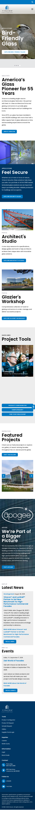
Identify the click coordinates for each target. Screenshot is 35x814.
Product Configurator (17, 405)
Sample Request (17, 410)
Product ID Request (8, 723)
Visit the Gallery (10, 455)
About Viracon (9, 131)
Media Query (6, 743)
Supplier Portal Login (8, 732)
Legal (3, 752)
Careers (4, 740)
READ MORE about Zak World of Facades (15, 684)
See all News (9, 641)
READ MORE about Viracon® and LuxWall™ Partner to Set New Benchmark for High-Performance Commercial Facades (16, 633)
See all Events (10, 690)
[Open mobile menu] (32, 9)
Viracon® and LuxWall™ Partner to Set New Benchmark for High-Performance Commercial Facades (16, 601)
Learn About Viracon (12, 48)
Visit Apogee (8, 567)
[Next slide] (31, 476)
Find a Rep (9, 764)
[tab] (15, 65)
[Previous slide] (3, 364)
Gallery (4, 729)
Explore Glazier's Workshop (14, 318)
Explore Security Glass (12, 196)
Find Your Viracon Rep (17, 414)
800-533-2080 (10, 766)
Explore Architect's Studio (14, 260)
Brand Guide (5, 755)
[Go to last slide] (3, 476)
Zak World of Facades (14, 660)
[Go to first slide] (31, 364)
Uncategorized (9, 594)
